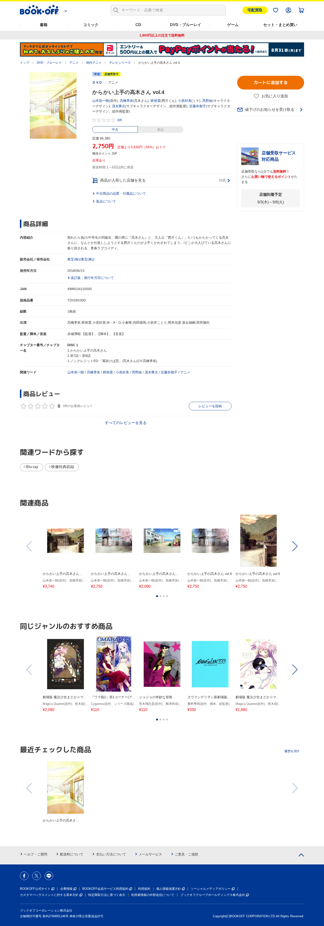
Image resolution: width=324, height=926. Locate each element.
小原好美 (184, 101)
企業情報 (66, 888)
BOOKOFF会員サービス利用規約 (105, 888)
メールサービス (150, 854)
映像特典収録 (62, 467)
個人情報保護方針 (168, 888)
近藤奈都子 (197, 106)
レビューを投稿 (210, 406)
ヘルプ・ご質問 (35, 854)
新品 (160, 129)
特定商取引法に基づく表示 (106, 895)
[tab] (157, 596)
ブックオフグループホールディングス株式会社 (212, 895)
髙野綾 (207, 101)
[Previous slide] (29, 546)
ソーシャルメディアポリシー (211, 888)
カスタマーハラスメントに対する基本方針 (49, 895)
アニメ (74, 62)
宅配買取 (255, 10)
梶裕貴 (156, 101)
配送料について (71, 854)
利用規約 (144, 888)
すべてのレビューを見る (126, 423)
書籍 (43, 25)
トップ (24, 62)
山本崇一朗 (100, 101)
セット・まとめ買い (280, 25)
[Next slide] (294, 546)
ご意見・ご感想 (186, 854)
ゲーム (233, 25)
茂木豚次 (118, 106)
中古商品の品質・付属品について (121, 193)
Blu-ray (32, 467)
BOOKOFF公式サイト (35, 888)
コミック (90, 25)
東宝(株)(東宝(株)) (80, 259)
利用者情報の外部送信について (152, 895)
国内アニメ (94, 62)
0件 (119, 120)
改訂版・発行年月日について (92, 277)
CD (138, 25)
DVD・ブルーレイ (185, 25)
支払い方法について (111, 854)
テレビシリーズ (120, 62)
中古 (115, 129)
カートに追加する (271, 82)
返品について (106, 201)
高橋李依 (126, 101)
